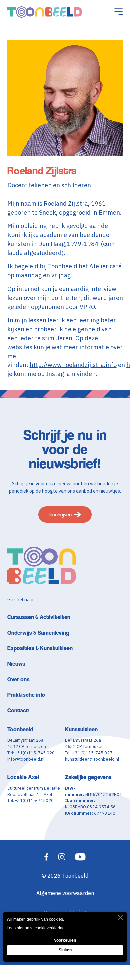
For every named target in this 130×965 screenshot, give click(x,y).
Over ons (18, 679)
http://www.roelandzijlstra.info (73, 365)
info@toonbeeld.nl (25, 759)
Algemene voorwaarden (65, 892)
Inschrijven (60, 514)
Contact (18, 710)
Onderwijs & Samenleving (38, 632)
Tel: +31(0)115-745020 (30, 800)
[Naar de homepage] (44, 12)
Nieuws (16, 663)
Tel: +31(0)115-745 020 (31, 752)
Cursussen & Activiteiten (38, 616)
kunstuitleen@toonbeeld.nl (92, 759)
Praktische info (26, 694)
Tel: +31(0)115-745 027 (88, 752)
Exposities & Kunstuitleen (40, 647)
